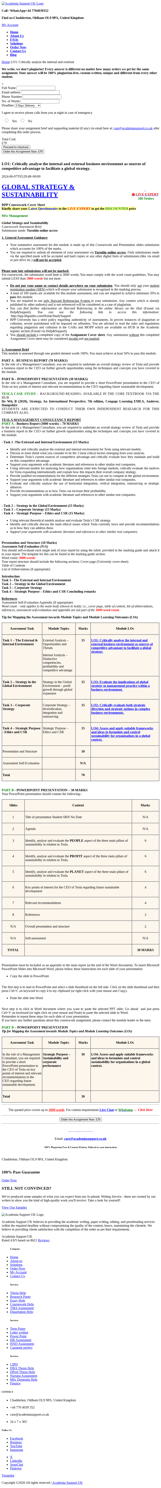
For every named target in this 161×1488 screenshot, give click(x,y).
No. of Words (11, 101)
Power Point (18, 1336)
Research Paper (20, 1296)
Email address (11, 92)
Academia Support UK (67, 1482)
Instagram (16, 1450)
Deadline (8, 105)
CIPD (14, 1364)
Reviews (43, 1240)
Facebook (16, 1438)
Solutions (16, 1264)
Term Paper (17, 1328)
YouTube (16, 1446)
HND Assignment (22, 1344)
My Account (10, 25)
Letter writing (19, 1332)
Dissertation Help (21, 1312)
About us (16, 1261)
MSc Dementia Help (23, 1379)
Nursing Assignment (23, 1376)
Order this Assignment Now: (23, 151)
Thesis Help (18, 1293)
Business (16, 1442)
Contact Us (17, 1276)
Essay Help (17, 1300)
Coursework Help (22, 1304)
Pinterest (15, 1468)
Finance (15, 1383)
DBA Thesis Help (22, 1368)
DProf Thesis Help (22, 1372)
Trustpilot (8, 1475)
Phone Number (12, 96)
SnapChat (16, 1464)
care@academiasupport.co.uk (133, 128)
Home (6, 62)
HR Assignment (20, 1340)
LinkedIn (16, 1461)
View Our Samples (14, 1207)
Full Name (9, 88)
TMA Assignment (22, 1308)
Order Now (9, 1180)
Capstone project (21, 1347)
